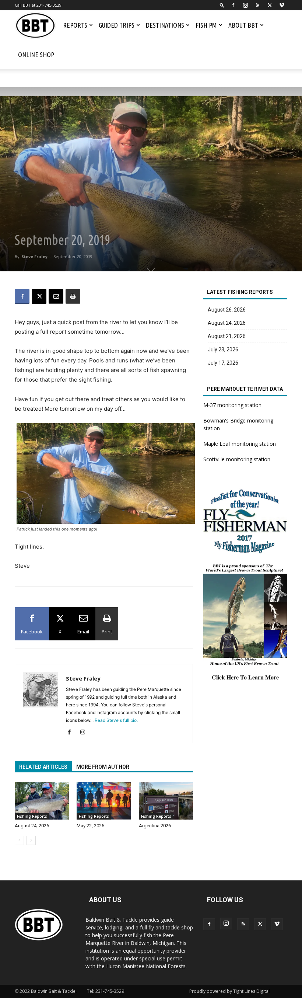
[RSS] (257, 5)
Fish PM (206, 25)
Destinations (165, 25)
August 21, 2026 (227, 336)
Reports (75, 25)
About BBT (243, 25)
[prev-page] (19, 840)
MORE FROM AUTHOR (102, 767)
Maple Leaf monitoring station (239, 443)
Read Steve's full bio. (116, 720)
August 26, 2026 (227, 310)
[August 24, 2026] (42, 801)
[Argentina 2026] (166, 801)
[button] (222, 5)
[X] (269, 5)
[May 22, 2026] (104, 801)
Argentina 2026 (155, 825)
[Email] (56, 296)
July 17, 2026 (223, 363)
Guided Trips (116, 25)
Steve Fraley (34, 256)
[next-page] (31, 840)
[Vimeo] (281, 5)
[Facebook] (233, 5)
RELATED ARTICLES (43, 767)
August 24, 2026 (32, 825)
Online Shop (36, 54)
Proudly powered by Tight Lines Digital (229, 991)
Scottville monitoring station (236, 459)
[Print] (73, 296)
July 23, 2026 (223, 349)
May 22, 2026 (90, 825)
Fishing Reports (32, 816)
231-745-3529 (109, 991)
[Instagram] (245, 5)
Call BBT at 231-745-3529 (38, 5)
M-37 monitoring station (232, 404)
